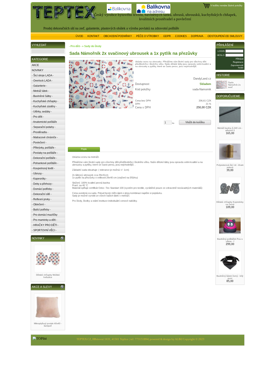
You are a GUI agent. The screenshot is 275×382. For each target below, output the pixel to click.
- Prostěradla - (40, 132)
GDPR (167, 36)
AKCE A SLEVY (42, 286)
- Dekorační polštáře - (44, 158)
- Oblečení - (38, 204)
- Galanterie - (39, 85)
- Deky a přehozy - (42, 183)
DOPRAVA (197, 36)
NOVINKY (37, 70)
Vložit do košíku (195, 122)
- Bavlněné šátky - (42, 96)
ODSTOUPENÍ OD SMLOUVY (225, 36)
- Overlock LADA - (42, 80)
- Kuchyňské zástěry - (44, 106)
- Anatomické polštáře (44, 121)
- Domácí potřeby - (42, 188)
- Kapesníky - (39, 178)
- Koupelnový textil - (43, 168)
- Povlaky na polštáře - (45, 152)
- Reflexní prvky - (41, 199)
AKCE (35, 65)
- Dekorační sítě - (42, 194)
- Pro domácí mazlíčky (44, 214)
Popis (84, 149)
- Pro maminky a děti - (44, 219)
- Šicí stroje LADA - (42, 75)
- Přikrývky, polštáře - (44, 147)
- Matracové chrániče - (45, 137)
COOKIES (181, 36)
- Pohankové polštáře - (45, 163)
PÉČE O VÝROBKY (147, 36)
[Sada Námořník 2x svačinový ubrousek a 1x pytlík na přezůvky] (101, 84)
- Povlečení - (39, 142)
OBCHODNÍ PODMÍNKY (118, 36)
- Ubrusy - (37, 173)
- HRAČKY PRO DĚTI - (45, 225)
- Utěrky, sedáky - (42, 111)
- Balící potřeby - (41, 209)
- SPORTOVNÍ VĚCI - (44, 230)
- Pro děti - (38, 116)
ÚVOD (79, 36)
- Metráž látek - (40, 90)
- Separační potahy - (43, 127)
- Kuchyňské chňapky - (45, 101)
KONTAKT (93, 36)
